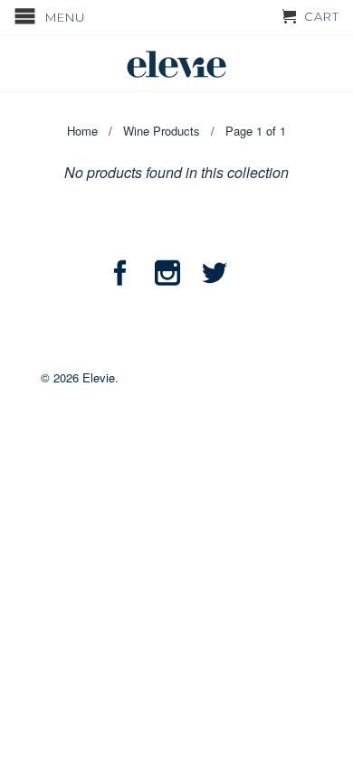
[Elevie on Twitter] (214, 273)
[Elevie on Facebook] (120, 273)
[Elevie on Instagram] (167, 273)
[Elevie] (176, 64)
